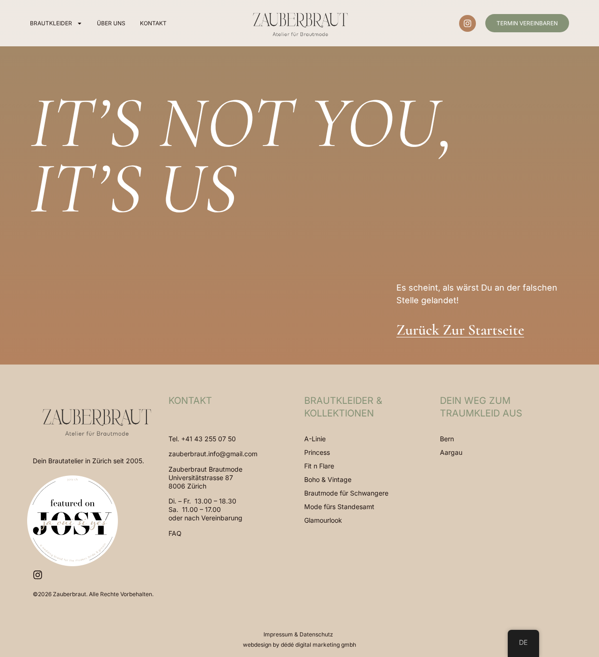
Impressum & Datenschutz (298, 634)
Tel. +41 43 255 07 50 (202, 439)
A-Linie (315, 439)
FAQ (175, 533)
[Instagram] (467, 23)
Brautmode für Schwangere (346, 493)
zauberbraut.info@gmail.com (212, 454)
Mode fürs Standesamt (339, 507)
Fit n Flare (319, 466)
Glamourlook (323, 520)
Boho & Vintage (327, 479)
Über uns (111, 23)
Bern (447, 439)
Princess (317, 452)
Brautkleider (51, 23)
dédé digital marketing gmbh (318, 644)
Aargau (451, 452)
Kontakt (153, 23)
